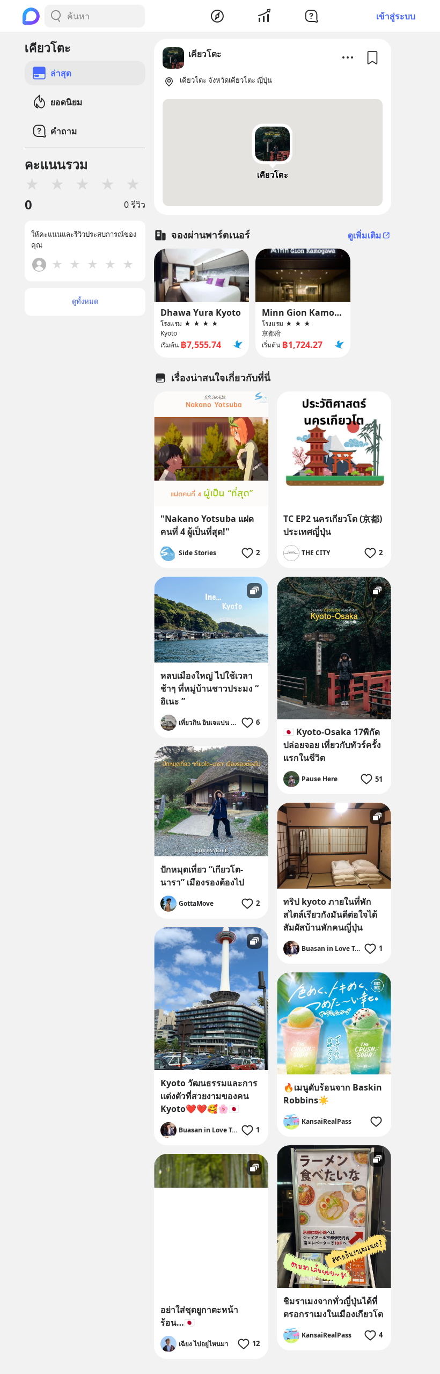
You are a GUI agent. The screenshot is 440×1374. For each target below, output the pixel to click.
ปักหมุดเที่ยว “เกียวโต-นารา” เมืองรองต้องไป (202, 875)
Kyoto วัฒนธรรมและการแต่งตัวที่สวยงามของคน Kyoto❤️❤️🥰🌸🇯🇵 (209, 1096)
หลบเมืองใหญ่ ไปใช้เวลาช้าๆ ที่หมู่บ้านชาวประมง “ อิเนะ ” (209, 688)
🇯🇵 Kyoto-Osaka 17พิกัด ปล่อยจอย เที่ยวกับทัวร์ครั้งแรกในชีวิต (332, 745)
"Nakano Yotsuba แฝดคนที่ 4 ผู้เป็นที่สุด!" (207, 525)
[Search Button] (56, 16)
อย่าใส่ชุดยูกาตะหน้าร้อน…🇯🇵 (199, 1316)
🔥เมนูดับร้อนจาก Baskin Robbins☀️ (332, 1093)
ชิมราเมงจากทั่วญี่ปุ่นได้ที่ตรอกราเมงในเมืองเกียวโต (333, 1307)
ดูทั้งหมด (85, 301)
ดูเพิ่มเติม (365, 235)
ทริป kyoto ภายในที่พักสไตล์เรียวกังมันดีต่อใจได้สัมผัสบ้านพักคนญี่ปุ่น (330, 914)
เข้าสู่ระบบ (395, 16)
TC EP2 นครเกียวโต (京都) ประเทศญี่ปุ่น (332, 525)
